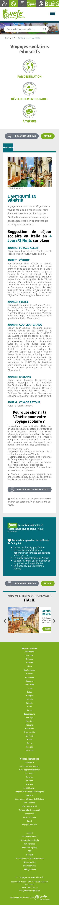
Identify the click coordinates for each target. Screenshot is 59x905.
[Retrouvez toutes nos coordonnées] (13, 3)
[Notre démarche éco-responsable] (31, 3)
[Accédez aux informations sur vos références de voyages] (4, 3)
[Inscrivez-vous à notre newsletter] (40, 3)
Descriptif (50, 629)
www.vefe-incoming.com (22, 897)
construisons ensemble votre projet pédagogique (32, 490)
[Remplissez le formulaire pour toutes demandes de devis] (22, 3)
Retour (48, 136)
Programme (8, 147)
